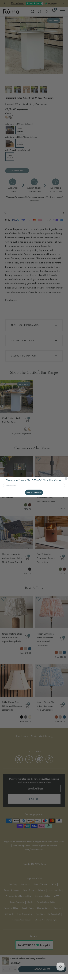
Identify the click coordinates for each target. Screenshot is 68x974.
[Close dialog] (66, 478)
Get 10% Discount (34, 492)
